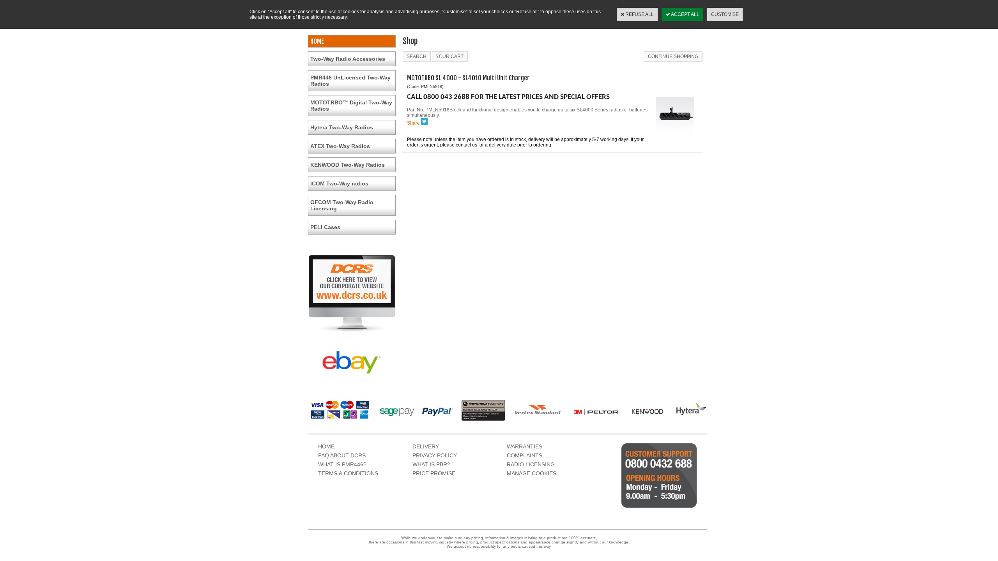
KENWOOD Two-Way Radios (347, 165)
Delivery (425, 446)
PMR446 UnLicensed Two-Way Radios (350, 80)
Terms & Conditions (348, 473)
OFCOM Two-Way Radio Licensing (341, 205)
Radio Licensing (531, 464)
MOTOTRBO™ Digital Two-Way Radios (351, 105)
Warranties (524, 446)
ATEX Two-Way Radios (340, 146)
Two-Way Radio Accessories (347, 59)
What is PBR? (431, 464)
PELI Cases (325, 227)
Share (413, 123)
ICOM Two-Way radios (339, 183)
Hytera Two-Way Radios (341, 127)
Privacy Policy (434, 455)
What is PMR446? (342, 464)
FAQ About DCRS (342, 455)
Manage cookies (531, 473)
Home (326, 446)
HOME (317, 41)
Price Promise (433, 473)
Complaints (524, 455)
